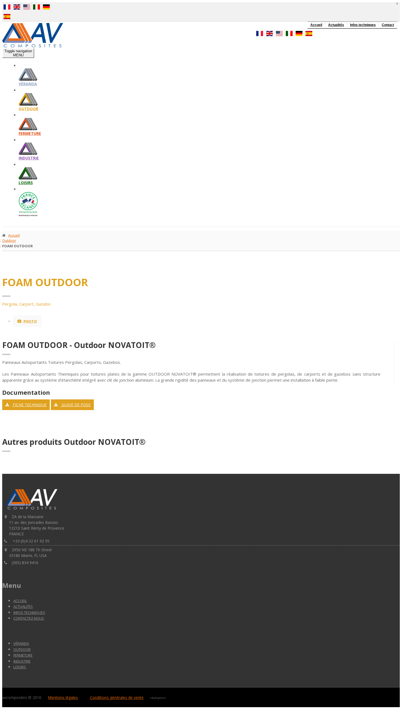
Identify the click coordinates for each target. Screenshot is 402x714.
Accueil (316, 25)
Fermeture (30, 133)
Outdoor (28, 108)
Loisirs (26, 182)
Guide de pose (75, 404)
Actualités (336, 25)
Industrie (29, 158)
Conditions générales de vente (117, 697)
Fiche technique (29, 404)
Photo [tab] (30, 321)
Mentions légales (63, 697)
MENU (18, 53)
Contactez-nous (28, 618)
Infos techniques (363, 25)
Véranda (28, 83)
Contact (388, 25)
